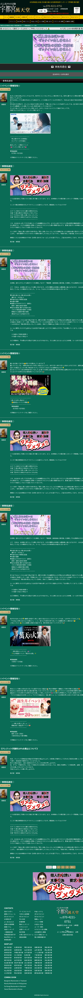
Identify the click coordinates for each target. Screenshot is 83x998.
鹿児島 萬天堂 (39, 973)
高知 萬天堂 (18, 970)
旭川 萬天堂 (8, 947)
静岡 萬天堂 (38, 960)
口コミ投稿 (41, 21)
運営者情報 (22, 937)
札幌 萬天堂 (18, 947)
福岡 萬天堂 (28, 970)
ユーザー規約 (39, 927)
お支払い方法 (34, 21)
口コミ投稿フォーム (41, 935)
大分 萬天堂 (8, 973)
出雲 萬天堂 (18, 968)
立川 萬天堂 (18, 955)
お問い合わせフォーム (26, 935)
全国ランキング (24, 929)
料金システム (26, 21)
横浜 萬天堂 (48, 955)
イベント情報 (39, 922)
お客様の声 (24, 17)
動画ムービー (39, 919)
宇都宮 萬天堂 (18, 952)
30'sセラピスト (56, 17)
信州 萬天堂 (28, 958)
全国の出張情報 (9, 924)
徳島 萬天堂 (48, 968)
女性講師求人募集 (69, 21)
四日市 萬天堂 (18, 963)
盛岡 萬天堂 (8, 950)
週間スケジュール (9, 914)
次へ (72, 867)
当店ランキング (9, 929)
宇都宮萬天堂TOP (9, 935)
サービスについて (25, 911)
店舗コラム (7, 927)
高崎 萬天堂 (8, 952)
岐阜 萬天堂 (28, 960)
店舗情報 (11, 17)
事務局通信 (7, 940)
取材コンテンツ (24, 924)
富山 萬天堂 (48, 958)
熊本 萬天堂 (18, 973)
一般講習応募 (8, 932)
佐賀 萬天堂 (38, 970)
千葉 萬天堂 (38, 955)
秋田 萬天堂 (18, 950)
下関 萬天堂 (28, 968)
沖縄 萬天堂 (48, 973)
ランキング (31, 17)
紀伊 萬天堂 (18, 965)
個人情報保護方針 (40, 937)
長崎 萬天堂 (48, 970)
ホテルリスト (12, 21)
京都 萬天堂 (38, 963)
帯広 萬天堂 (28, 947)
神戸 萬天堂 (28, 965)
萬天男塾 (22, 932)
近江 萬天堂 (28, 963)
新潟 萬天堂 (18, 958)
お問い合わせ (49, 21)
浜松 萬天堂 (48, 960)
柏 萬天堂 (27, 955)
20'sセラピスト (47, 17)
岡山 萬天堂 (38, 965)
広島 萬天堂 (48, 965)
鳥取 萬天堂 (8, 968)
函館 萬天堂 (38, 947)
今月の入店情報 (24, 914)
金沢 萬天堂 (18, 960)
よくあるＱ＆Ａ (9, 922)
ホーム (6, 17)
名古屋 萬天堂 (8, 963)
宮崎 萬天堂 (28, 973)
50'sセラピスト (75, 17)
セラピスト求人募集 (58, 21)
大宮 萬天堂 (48, 952)
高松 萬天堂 (38, 968)
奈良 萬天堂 (8, 965)
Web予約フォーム (9, 937)
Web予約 (19, 21)
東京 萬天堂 (8, 955)
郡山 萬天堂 (48, 950)
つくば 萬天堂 (39, 952)
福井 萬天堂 (8, 960)
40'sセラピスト (65, 17)
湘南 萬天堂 (8, 958)
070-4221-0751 (54, 6)
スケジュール (39, 17)
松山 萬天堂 (8, 970)
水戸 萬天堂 (28, 952)
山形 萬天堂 (38, 950)
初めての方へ (8, 911)
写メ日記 (17, 17)
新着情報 (22, 922)
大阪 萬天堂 (48, 963)
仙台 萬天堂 (28, 950)
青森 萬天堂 (48, 947)
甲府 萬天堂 (38, 958)
